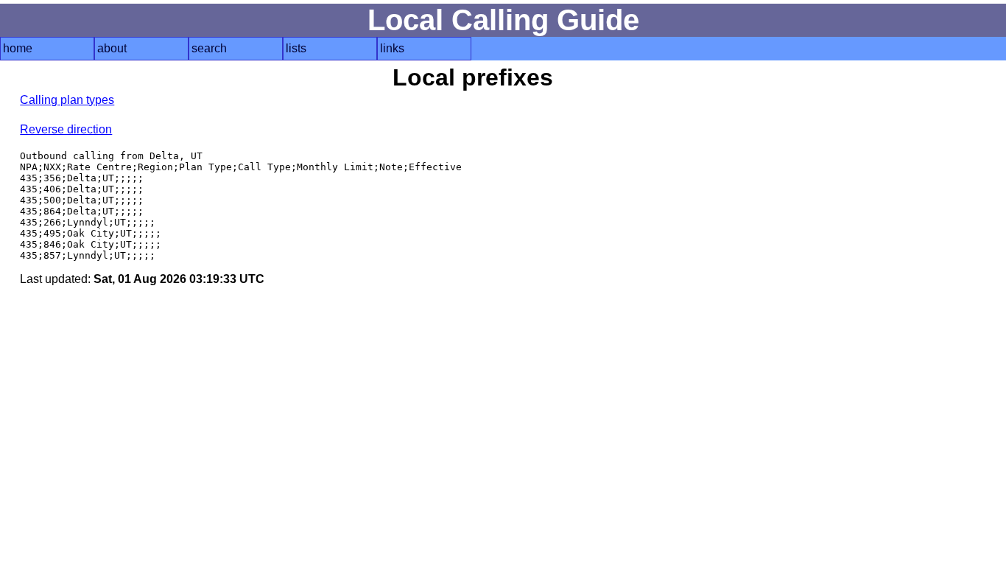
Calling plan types (67, 100)
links (392, 48)
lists (296, 48)
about (112, 48)
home (17, 48)
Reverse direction (66, 129)
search (209, 48)
